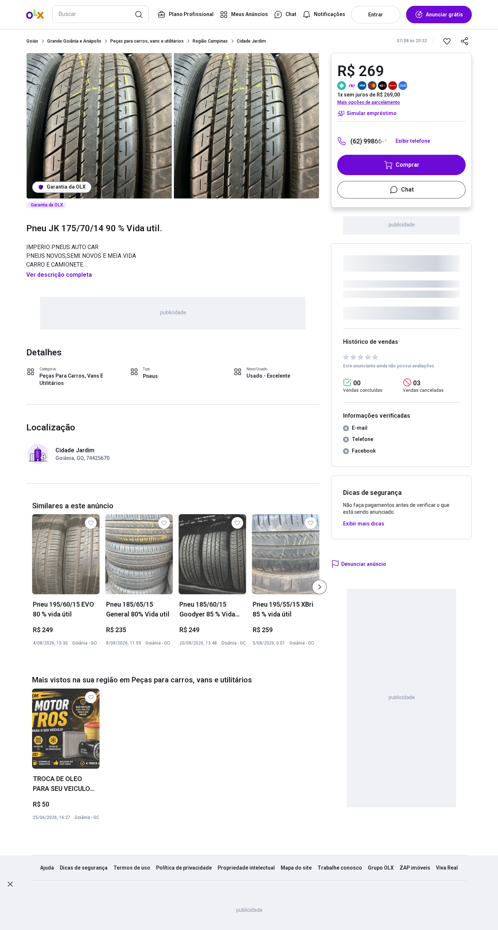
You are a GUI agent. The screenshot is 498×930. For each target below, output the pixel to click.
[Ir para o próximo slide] (319, 587)
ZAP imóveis (415, 868)
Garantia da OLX (66, 187)
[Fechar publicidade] (10, 884)
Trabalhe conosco (340, 868)
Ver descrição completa (59, 274)
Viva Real (447, 868)
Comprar (407, 164)
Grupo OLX (381, 868)
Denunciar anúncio (363, 564)
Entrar (375, 14)
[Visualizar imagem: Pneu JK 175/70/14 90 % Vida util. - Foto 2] (246, 126)
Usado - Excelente (268, 376)
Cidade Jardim (251, 41)
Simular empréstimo (372, 113)
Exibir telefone (413, 141)
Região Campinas (210, 41)
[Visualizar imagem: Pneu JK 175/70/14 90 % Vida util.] (99, 126)
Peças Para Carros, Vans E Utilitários (71, 379)
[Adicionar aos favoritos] (447, 41)
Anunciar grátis (444, 14)
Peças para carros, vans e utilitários (147, 41)
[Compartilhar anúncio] (464, 41)
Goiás (32, 41)
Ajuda (47, 868)
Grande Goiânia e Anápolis (74, 41)
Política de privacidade (184, 868)
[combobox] (100, 14)
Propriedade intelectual (246, 868)
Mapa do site (296, 868)
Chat (407, 189)
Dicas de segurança (84, 868)
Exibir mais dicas (363, 524)
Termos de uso (131, 868)
